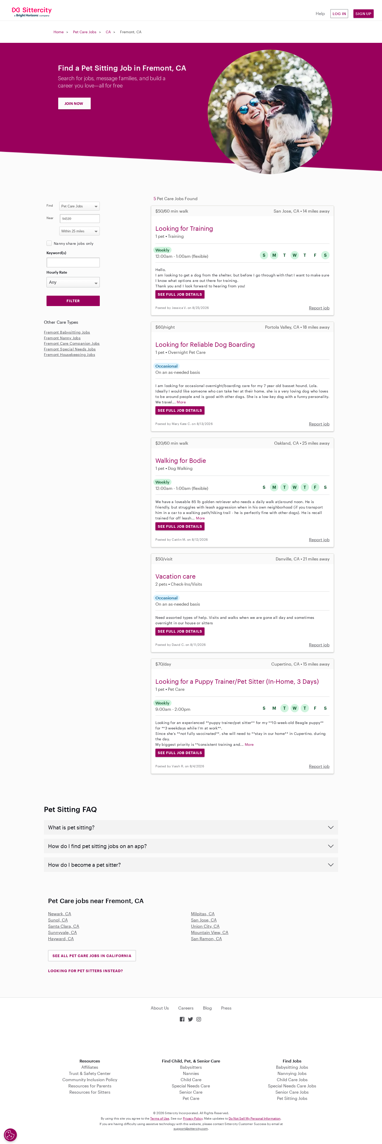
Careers (186, 1007)
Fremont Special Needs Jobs (70, 349)
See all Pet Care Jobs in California (91, 955)
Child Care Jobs (292, 1079)
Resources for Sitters (89, 1091)
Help (320, 13)
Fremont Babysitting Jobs (67, 332)
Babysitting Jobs (292, 1067)
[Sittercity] (32, 11)
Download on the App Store (191, 1041)
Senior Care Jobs (292, 1091)
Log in (339, 13)
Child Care (191, 1079)
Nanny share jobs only (73, 243)
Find (50, 205)
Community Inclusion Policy (89, 1079)
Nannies (191, 1073)
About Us (160, 1007)
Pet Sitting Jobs (292, 1098)
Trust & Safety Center (90, 1073)
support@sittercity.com (191, 1128)
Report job (319, 307)
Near (50, 218)
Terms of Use (159, 1118)
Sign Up (363, 13)
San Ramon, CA (206, 938)
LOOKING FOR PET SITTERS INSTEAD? (85, 971)
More (181, 402)
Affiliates (89, 1067)
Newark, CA (59, 913)
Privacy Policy (192, 1118)
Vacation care (175, 576)
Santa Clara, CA (63, 926)
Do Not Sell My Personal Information (254, 1118)
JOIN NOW (73, 103)
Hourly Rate (57, 272)
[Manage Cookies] (10, 1134)
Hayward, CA (61, 938)
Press (226, 1007)
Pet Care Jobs (84, 32)
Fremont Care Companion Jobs (72, 343)
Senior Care (190, 1091)
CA (108, 32)
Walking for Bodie (180, 460)
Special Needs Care (191, 1085)
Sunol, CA (58, 919)
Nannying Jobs (292, 1073)
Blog (207, 1007)
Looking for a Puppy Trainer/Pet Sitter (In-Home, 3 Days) (237, 681)
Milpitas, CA (203, 913)
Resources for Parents (89, 1085)
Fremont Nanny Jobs (62, 338)
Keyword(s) (56, 253)
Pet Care (191, 1098)
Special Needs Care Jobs (292, 1085)
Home (59, 32)
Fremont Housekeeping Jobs (69, 354)
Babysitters (191, 1067)
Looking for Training (184, 228)
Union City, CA (205, 926)
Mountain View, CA (209, 932)
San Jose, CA (204, 919)
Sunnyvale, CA (62, 932)
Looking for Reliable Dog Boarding (205, 344)
